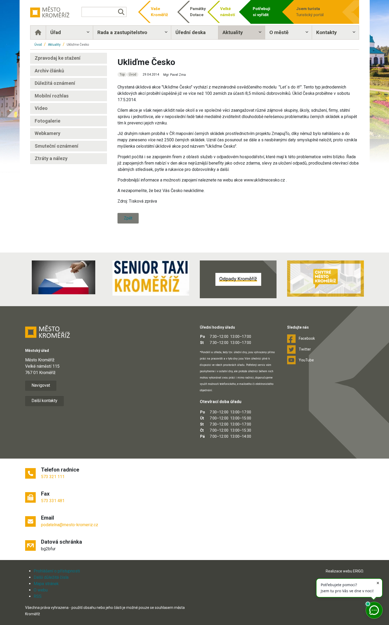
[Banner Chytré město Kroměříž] (325, 278)
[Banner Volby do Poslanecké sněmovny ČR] (63, 277)
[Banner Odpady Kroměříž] (238, 279)
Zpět (128, 218)
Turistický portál (310, 11)
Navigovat (40, 385)
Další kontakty (44, 400)
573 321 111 (53, 476)
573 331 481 (53, 500)
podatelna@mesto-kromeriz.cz (69, 524)
